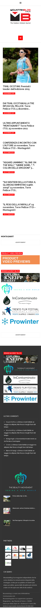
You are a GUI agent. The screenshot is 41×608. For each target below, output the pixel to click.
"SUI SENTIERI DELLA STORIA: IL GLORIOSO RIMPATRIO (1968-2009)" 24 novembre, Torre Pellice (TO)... (19, 186)
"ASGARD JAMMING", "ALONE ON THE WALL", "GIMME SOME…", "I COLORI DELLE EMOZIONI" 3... (19, 165)
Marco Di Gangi (11, 450)
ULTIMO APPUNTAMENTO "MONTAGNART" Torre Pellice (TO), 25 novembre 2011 (18, 126)
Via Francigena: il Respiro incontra (24, 520)
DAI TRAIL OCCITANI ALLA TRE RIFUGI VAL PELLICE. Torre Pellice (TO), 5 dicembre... (18, 106)
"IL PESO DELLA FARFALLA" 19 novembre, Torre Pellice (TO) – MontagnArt (19, 207)
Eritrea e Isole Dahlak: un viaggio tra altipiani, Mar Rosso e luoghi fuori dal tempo (20, 424)
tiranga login (10, 439)
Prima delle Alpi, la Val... (20, 496)
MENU (20, 3)
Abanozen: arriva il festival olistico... (24, 508)
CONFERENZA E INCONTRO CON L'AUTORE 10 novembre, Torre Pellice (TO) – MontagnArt (19, 145)
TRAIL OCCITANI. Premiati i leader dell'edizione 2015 (17, 87)
